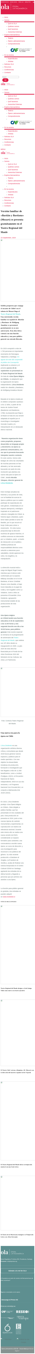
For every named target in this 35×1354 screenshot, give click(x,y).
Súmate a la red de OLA (17, 1271)
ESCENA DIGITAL (13, 2)
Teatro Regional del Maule (10, 314)
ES (34, 2)
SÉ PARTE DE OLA (5, 2)
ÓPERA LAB (21, 2)
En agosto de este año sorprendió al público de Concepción (12, 359)
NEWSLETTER (28, 2)
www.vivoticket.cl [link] (9, 897)
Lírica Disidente (7, 483)
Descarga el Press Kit (9, 1300)
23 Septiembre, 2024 (8, 238)
